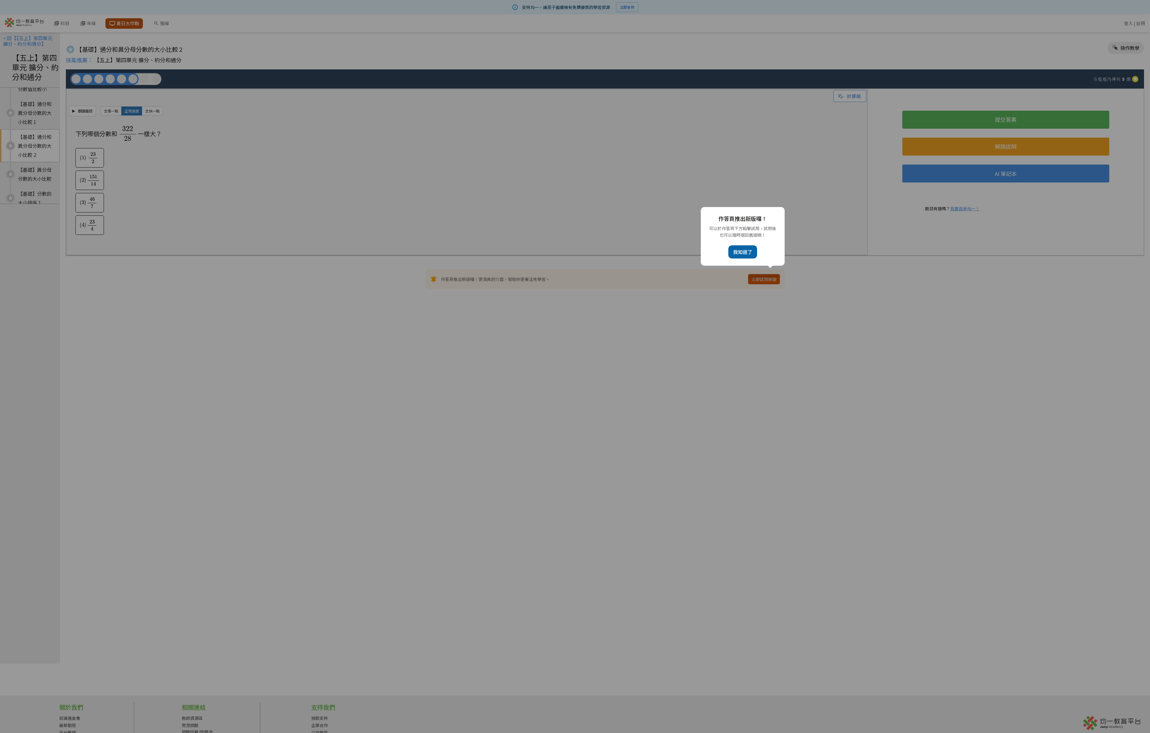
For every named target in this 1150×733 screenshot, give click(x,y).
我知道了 (742, 252)
